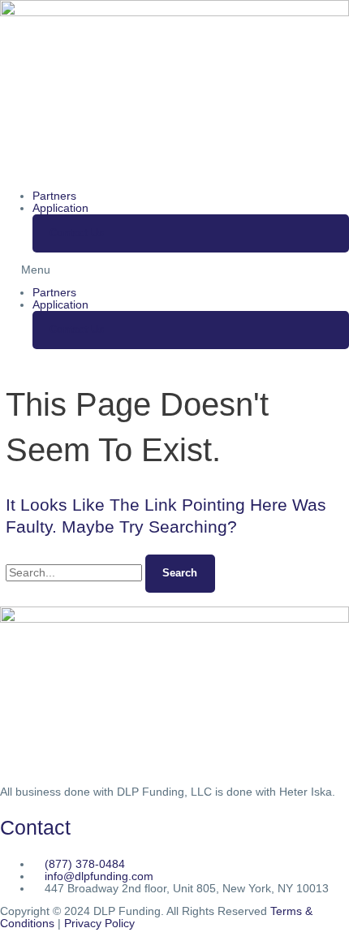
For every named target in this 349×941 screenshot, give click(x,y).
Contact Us (77, 233)
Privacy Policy (99, 923)
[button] (174, 270)
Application (60, 208)
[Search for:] (75, 573)
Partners (54, 196)
